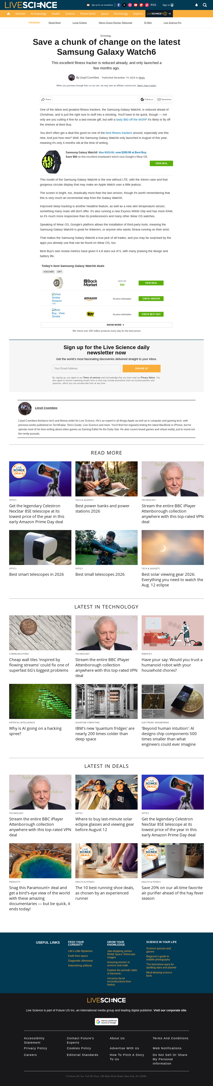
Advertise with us (124, 1048)
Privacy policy (35, 1048)
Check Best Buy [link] (151, 314)
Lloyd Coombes (89, 77)
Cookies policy (79, 1048)
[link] (51, 162)
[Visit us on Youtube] (136, 5)
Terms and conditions (171, 1038)
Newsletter (166, 99)
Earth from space (78, 955)
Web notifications (167, 1048)
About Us (117, 1038)
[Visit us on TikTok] (147, 5)
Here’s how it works (146, 85)
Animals (20, 13)
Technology (121, 13)
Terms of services (92, 377)
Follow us (149, 99)
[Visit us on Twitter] (124, 5)
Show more (114, 324)
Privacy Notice (148, 377)
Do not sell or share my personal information (170, 1059)
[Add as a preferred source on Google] (106, 1021)
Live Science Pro (172, 22)
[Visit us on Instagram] (130, 5)
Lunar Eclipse (80, 22)
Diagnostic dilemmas (80, 960)
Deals (142, 77)
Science (70, 13)
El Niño (148, 22)
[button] (106, 280)
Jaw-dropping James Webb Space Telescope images (121, 954)
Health (56, 13)
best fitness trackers (119, 133)
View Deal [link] (151, 283)
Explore (138, 13)
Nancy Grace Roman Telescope (115, 22)
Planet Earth (88, 13)
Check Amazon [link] (151, 298)
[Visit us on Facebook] (119, 5)
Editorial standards (83, 1055)
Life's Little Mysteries (80, 951)
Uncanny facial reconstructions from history (119, 981)
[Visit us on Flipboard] (141, 5)
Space (104, 13)
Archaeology (38, 13)
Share (48, 99)
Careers (30, 1055)
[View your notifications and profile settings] (196, 5)
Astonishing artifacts (80, 965)
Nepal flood (55, 22)
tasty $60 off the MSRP (131, 119)
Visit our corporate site (170, 1010)
